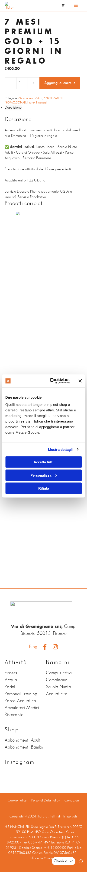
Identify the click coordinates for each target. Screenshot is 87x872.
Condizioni (72, 800)
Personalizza (40, 475)
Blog (33, 647)
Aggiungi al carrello (59, 83)
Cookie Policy (17, 800)
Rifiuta (43, 488)
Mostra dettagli (60, 449)
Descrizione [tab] (13, 107)
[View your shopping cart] (62, 6)
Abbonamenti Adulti (30, 98)
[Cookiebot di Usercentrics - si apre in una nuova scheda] (52, 381)
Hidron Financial (37, 102)
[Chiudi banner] (80, 380)
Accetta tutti (43, 462)
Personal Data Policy (45, 800)
